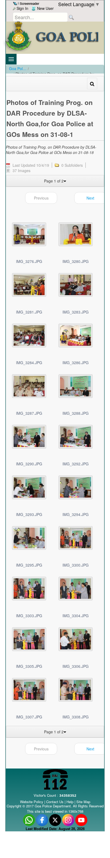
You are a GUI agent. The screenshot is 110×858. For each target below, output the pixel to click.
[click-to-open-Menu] (11, 59)
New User (45, 8)
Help (70, 801)
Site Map (83, 801)
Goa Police (17, 68)
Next (90, 198)
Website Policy (31, 801)
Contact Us (55, 801)
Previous (41, 198)
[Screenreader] (27, 3)
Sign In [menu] (21, 8)
